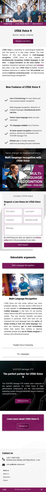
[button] (23, 176)
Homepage (8, 24)
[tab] (23, 265)
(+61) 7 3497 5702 (13, 458)
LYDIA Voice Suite (22, 24)
